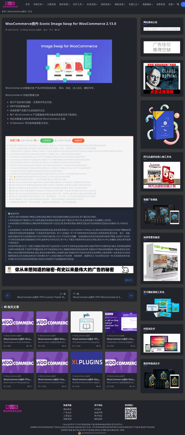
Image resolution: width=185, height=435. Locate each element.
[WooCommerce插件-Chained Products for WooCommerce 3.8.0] (52, 362)
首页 (4, 11)
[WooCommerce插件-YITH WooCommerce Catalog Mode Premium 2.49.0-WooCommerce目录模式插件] (86, 322)
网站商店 (67, 409)
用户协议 (98, 415)
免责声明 (98, 412)
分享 (130, 280)
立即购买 (47, 140)
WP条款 (97, 409)
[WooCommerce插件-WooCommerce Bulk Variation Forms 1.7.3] (52, 322)
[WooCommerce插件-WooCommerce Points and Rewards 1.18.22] (18, 322)
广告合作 (67, 412)
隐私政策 (98, 418)
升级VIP (78, 140)
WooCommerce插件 (17, 11)
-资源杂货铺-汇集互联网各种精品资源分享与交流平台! (101, 424)
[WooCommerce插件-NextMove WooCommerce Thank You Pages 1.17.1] (86, 362)
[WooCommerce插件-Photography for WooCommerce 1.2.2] (18, 362)
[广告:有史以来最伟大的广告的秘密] (69, 270)
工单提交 (67, 415)
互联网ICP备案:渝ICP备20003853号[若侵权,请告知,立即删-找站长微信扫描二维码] (92, 430)
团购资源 (67, 418)
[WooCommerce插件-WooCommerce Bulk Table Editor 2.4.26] (121, 362)
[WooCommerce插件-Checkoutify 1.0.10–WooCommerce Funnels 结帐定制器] (121, 322)
